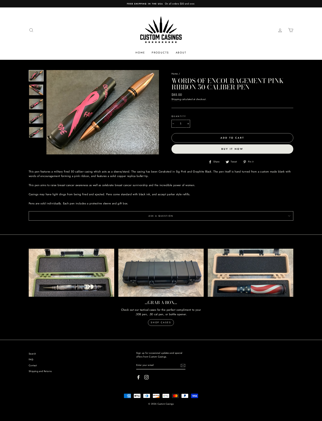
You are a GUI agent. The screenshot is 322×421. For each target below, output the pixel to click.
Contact (33, 365)
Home (140, 52)
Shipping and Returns (40, 371)
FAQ (31, 359)
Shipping (176, 99)
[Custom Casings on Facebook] (138, 377)
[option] (161, 4)
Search (32, 353)
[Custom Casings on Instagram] (146, 377)
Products (160, 52)
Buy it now (232, 149)
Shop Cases (161, 322)
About (181, 52)
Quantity (178, 116)
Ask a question (161, 215)
